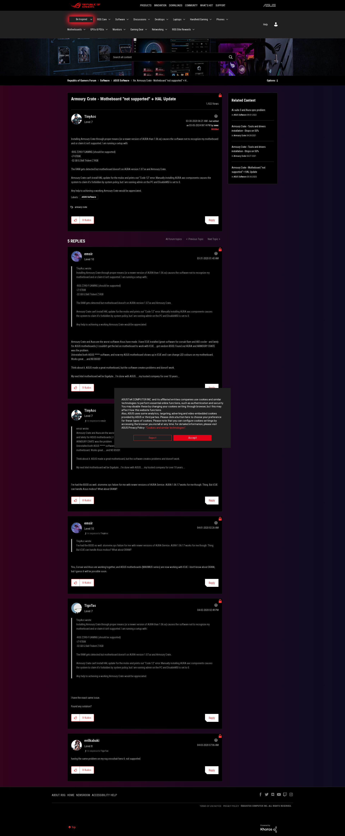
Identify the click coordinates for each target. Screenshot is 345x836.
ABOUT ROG (58, 795)
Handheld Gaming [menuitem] (199, 19)
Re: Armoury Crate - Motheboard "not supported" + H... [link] (160, 80)
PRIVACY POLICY (231, 806)
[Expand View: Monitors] (124, 29)
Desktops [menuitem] (160, 19)
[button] (75, 220)
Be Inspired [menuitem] (81, 19)
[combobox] (172, 57)
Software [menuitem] (120, 19)
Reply (212, 220)
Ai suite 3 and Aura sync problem (248, 110)
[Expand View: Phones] (227, 19)
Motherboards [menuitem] (74, 29)
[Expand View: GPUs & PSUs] (107, 29)
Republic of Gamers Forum (81, 80)
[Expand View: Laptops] (184, 19)
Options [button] (271, 80)
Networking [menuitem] (158, 29)
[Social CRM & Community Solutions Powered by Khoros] (269, 828)
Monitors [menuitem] (117, 29)
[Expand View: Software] (127, 19)
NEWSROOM (83, 795)
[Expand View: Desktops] (167, 19)
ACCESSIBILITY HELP (104, 795)
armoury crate (81, 207)
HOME (70, 795)
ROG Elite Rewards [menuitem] (181, 29)
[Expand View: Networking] (166, 29)
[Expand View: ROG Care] (109, 19)
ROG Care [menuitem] (102, 19)
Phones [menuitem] (220, 19)
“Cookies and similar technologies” (165, 427)
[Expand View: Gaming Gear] (146, 29)
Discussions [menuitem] (140, 19)
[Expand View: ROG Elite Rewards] (193, 29)
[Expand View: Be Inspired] (91, 19)
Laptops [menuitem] (177, 19)
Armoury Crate (240, 135)
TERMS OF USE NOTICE (210, 806)
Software (105, 80)
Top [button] (73, 827)
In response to (96, 421)
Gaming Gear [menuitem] (136, 29)
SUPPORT (220, 5)
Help (265, 24)
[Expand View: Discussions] (149, 19)
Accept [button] (192, 438)
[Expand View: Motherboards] (84, 29)
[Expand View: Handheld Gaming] (210, 19)
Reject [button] (152, 438)
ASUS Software (121, 80)
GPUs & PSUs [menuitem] (97, 29)
